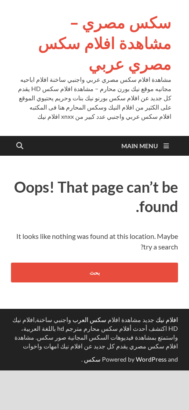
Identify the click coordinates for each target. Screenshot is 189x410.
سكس (92, 359)
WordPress (151, 359)
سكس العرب (89, 319)
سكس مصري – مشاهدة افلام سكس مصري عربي (104, 42)
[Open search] (19, 146)
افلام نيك (167, 319)
